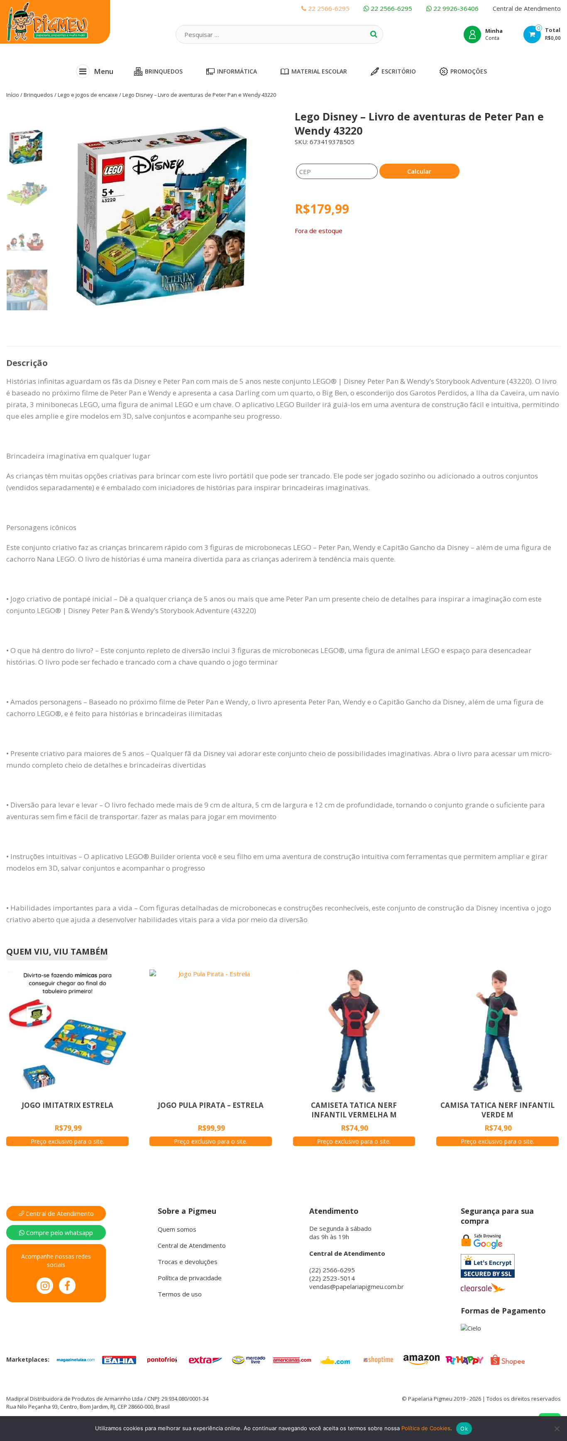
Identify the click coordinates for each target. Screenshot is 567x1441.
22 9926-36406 (455, 8)
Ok (464, 1428)
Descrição (27, 362)
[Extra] (205, 1359)
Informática (237, 71)
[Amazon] (421, 1359)
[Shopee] (507, 1359)
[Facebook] (67, 1285)
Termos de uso (180, 1294)
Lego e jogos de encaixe (88, 94)
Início (12, 94)
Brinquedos (164, 71)
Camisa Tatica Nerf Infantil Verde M (497, 1109)
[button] (159, 219)
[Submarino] (335, 1359)
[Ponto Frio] (162, 1359)
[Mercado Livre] (248, 1359)
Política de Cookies (425, 1428)
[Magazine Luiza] (76, 1359)
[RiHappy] (464, 1359)
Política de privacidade (190, 1278)
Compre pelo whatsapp (58, 1232)
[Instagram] (45, 1285)
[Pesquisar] (373, 34)
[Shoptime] (378, 1359)
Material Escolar (319, 71)
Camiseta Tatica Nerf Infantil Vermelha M (354, 1109)
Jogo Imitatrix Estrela (67, 1105)
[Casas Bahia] (119, 1359)
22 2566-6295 (390, 8)
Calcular (419, 171)
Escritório (398, 71)
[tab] (27, 363)
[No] (556, 1428)
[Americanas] (292, 1359)
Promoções (468, 71)
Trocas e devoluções (188, 1261)
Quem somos (177, 1229)
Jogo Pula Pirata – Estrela (211, 1105)
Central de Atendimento (527, 8)
